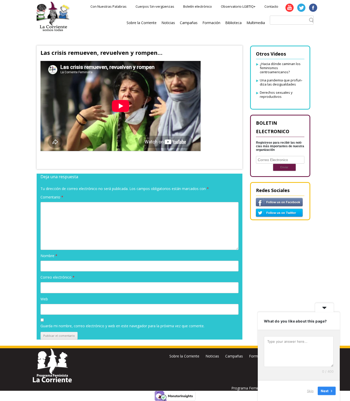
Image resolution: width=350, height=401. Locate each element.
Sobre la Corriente (142, 22)
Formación (211, 22)
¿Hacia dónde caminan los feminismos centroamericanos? (280, 68)
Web (44, 299)
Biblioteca (233, 22)
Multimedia (255, 22)
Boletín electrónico (197, 6)
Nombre (48, 255)
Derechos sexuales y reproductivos (276, 94)
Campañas (189, 22)
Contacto (271, 6)
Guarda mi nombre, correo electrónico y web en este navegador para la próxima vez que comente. (122, 325)
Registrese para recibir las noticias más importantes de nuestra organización (280, 146)
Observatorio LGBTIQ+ (238, 6)
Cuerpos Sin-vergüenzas (155, 6)
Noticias (168, 22)
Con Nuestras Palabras (108, 6)
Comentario (51, 197)
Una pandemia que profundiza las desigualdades (281, 82)
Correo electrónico (57, 277)
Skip (310, 390)
